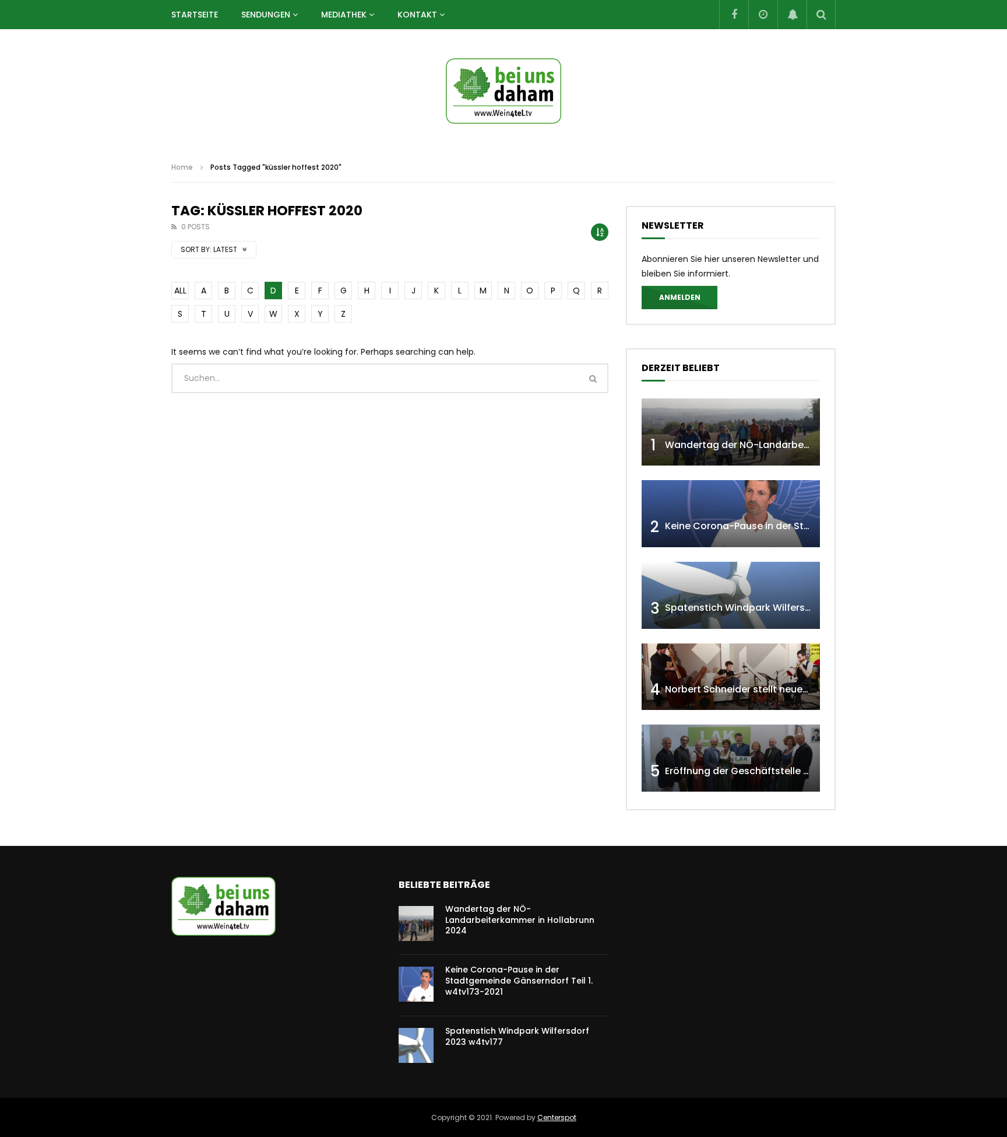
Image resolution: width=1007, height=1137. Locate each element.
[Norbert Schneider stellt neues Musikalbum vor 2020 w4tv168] (731, 677)
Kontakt (417, 14)
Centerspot (556, 1117)
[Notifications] (792, 14)
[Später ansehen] (762, 14)
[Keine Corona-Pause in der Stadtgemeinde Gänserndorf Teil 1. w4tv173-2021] (731, 513)
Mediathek (344, 14)
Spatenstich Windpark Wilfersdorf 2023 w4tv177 (777, 607)
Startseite (194, 14)
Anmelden (679, 297)
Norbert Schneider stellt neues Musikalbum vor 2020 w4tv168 (807, 689)
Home (182, 167)
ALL (180, 290)
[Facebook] (733, 14)
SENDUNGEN (265, 14)
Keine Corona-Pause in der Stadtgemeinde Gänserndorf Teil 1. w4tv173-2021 (519, 981)
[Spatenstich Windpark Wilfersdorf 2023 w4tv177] (731, 595)
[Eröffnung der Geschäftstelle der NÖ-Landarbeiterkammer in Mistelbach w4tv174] (731, 758)
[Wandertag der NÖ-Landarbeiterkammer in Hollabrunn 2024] (731, 432)
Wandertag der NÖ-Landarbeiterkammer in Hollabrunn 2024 (807, 445)
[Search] (821, 14)
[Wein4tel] (503, 91)
